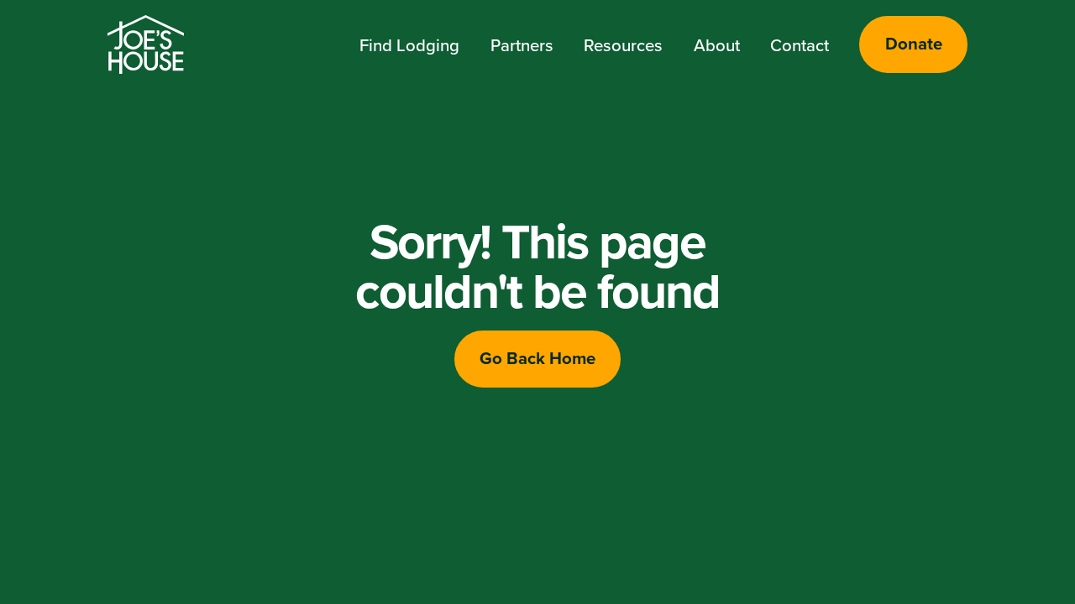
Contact (799, 45)
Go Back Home (537, 358)
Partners (521, 45)
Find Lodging (409, 45)
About (717, 45)
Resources (623, 45)
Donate (913, 43)
